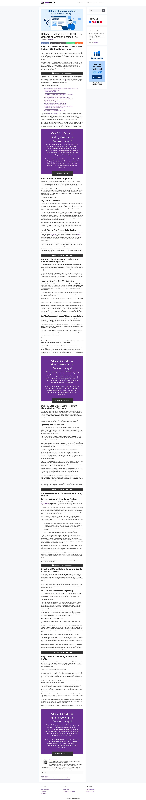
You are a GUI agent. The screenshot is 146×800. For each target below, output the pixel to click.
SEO (65, 80)
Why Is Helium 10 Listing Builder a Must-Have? (54, 110)
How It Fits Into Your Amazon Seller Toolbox (55, 93)
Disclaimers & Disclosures (69, 791)
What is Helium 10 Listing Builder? (52, 90)
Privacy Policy (66, 789)
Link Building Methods (90, 789)
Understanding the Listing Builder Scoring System (55, 103)
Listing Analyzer (45, 503)
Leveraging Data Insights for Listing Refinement (56, 101)
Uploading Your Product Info (51, 100)
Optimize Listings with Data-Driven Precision (55, 104)
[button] (62, 73)
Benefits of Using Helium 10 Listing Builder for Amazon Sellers (58, 106)
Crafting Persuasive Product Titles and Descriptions (57, 97)
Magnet (73, 213)
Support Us (43, 793)
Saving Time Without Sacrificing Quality (54, 107)
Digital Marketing (80, 2)
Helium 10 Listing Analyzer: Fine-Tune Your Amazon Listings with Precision (56, 777)
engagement (55, 638)
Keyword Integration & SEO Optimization (54, 96)
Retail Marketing (45, 776)
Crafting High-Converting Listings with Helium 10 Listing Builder (58, 94)
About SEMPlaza (45, 789)
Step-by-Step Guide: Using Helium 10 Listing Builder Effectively (58, 98)
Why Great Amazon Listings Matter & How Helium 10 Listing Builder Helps (61, 88)
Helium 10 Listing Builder (52, 113)
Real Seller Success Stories (51, 109)
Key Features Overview (50, 91)
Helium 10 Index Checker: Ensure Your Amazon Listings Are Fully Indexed (56, 779)
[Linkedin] (42, 772)
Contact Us (101, 2)
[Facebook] (43, 772)
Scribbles (79, 234)
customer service (49, 595)
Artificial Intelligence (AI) (92, 2)
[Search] (103, 10)
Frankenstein (53, 234)
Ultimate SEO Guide (89, 791)
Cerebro (68, 213)
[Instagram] (45, 772)
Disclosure (95, 42)
